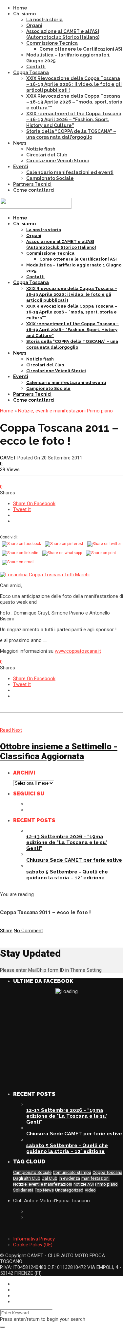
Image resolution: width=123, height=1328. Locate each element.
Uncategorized (69, 1190)
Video (90, 1190)
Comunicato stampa (72, 1172)
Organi (34, 25)
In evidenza (69, 1178)
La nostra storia (44, 19)
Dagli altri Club (26, 1178)
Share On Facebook (34, 503)
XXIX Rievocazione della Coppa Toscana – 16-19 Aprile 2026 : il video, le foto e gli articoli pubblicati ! (74, 84)
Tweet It (22, 509)
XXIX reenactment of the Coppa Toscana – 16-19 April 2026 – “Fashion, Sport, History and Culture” (73, 119)
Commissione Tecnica (52, 43)
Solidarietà (23, 1190)
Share (6, 931)
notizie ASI (83, 1184)
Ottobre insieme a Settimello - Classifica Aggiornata (58, 751)
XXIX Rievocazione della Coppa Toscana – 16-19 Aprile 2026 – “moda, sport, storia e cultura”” (74, 101)
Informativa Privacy (34, 1239)
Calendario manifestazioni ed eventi (69, 172)
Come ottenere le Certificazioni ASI (80, 49)
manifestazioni (95, 1178)
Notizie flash (40, 149)
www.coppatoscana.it (78, 651)
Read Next (11, 730)
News (19, 143)
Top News (44, 1190)
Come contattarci (33, 190)
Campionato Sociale (50, 178)
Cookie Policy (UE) (32, 1245)
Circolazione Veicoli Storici (57, 160)
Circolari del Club (46, 154)
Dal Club (49, 1178)
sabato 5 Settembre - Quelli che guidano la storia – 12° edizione (67, 875)
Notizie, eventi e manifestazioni (52, 411)
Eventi (20, 166)
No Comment (28, 931)
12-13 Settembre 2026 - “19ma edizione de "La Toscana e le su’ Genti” (66, 842)
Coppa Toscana (31, 72)
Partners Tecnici (32, 184)
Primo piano (100, 411)
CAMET (8, 458)
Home (20, 7)
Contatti (36, 66)
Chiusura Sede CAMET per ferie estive (74, 860)
